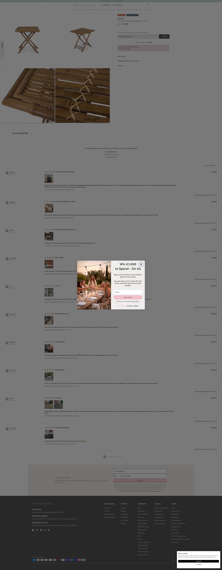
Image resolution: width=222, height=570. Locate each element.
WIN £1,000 (128, 297)
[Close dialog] (141, 264)
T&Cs (128, 301)
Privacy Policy (135, 301)
